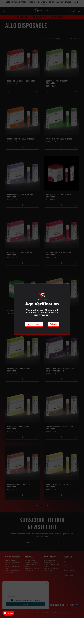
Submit (53, 324)
